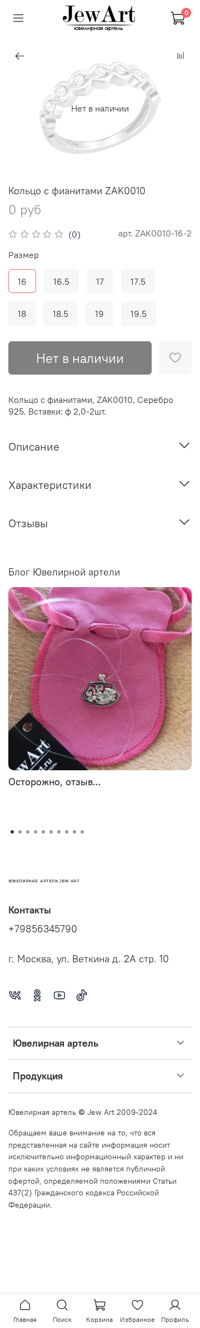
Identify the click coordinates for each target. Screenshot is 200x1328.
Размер (23, 255)
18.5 (60, 313)
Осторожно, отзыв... (54, 781)
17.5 (138, 281)
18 (22, 313)
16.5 (61, 281)
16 (22, 281)
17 (100, 281)
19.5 (139, 313)
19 (99, 313)
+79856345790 (42, 929)
